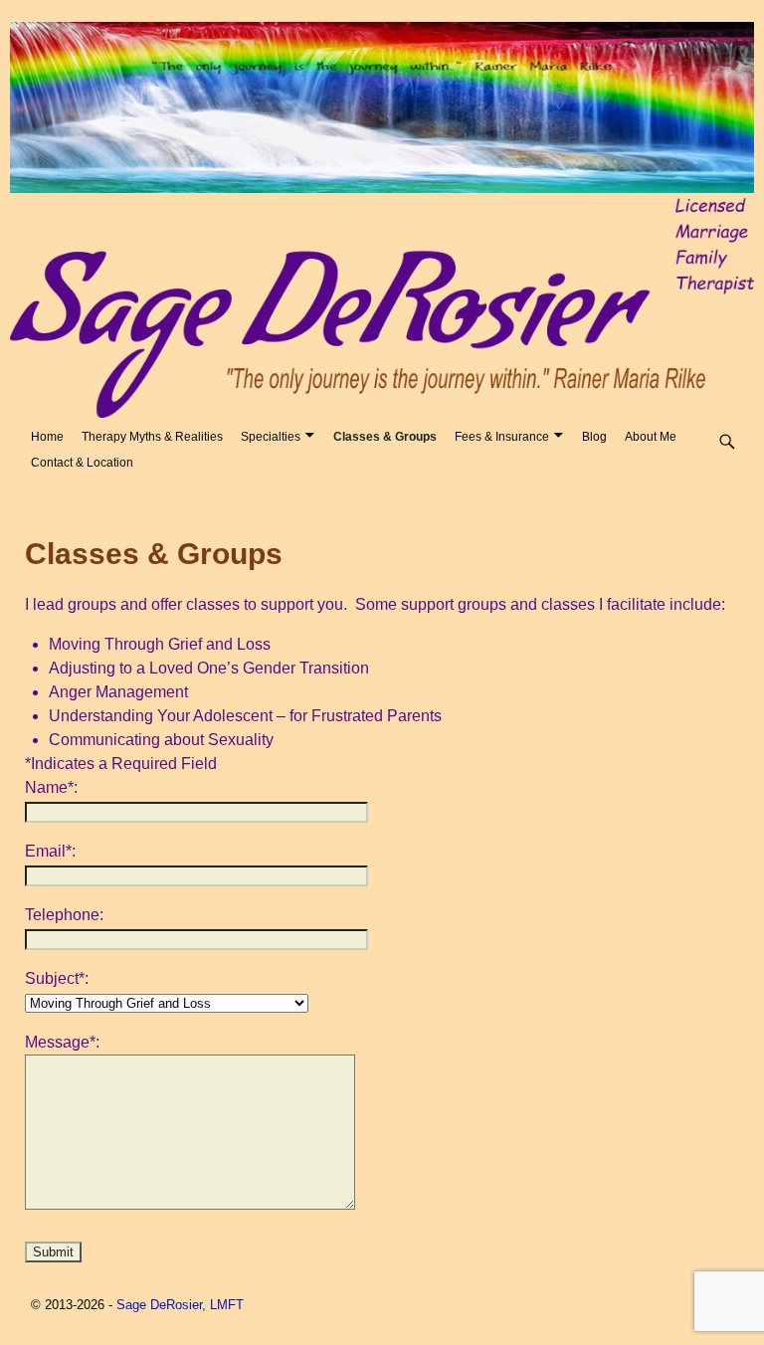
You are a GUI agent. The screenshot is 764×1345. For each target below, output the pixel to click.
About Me (650, 437)
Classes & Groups (385, 437)
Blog (594, 437)
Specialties (270, 437)
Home (47, 437)
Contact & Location (82, 463)
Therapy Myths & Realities (152, 437)
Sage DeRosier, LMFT (180, 1304)
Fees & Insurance (502, 437)
